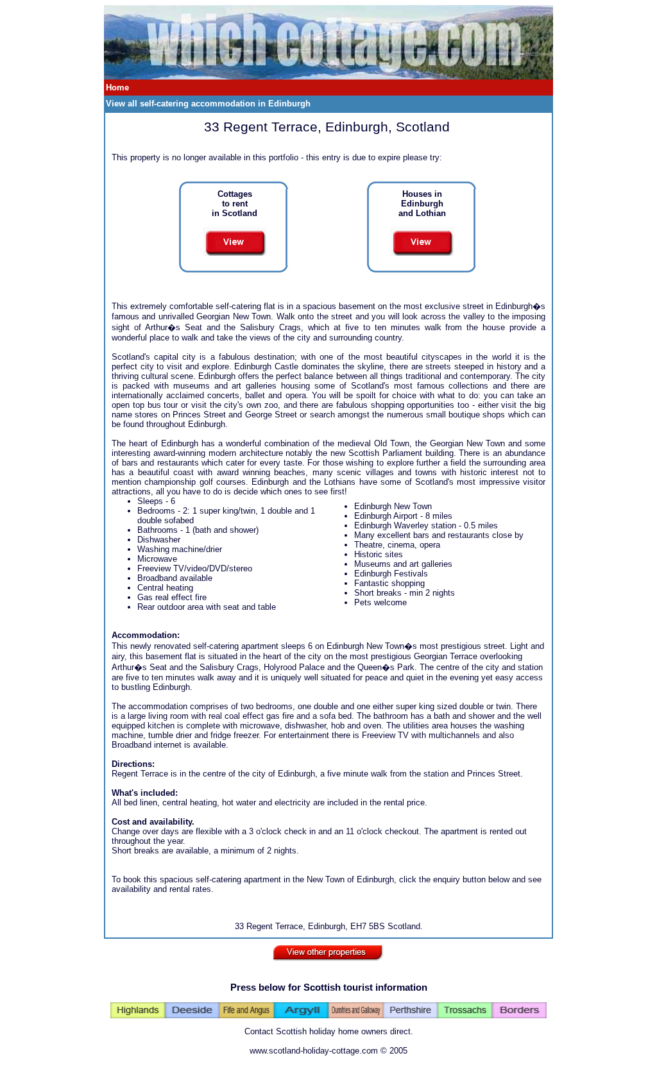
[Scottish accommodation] (328, 950)
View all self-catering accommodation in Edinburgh (208, 103)
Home (117, 87)
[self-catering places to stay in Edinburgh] (328, 76)
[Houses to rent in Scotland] (235, 238)
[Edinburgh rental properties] (422, 238)
